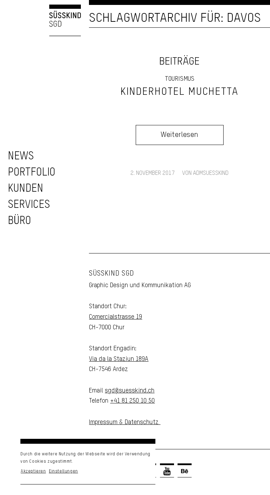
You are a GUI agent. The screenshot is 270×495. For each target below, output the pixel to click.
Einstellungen (63, 471)
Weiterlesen (179, 135)
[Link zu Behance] (185, 471)
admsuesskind (211, 173)
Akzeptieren (33, 471)
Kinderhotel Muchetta (179, 92)
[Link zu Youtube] (167, 471)
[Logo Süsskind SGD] (40, 20)
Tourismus (179, 79)
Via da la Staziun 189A (118, 359)
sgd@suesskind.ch (129, 391)
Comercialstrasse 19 (115, 317)
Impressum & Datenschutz (124, 422)
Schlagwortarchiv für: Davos (175, 18)
